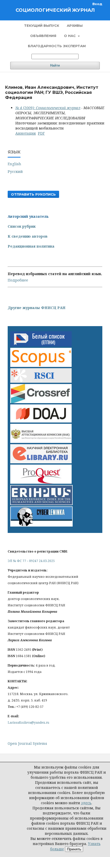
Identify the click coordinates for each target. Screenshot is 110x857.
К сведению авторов (28, 236)
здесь (86, 802)
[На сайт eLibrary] (41, 461)
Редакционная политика (31, 246)
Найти (55, 65)
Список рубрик (22, 226)
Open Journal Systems (27, 743)
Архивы (75, 25)
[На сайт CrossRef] (41, 401)
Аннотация (25, 133)
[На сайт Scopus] (41, 365)
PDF (41, 133)
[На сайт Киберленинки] (41, 525)
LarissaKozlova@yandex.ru (28, 722)
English (14, 163)
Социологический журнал (55, 10)
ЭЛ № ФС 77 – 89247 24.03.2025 (31, 561)
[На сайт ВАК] (41, 441)
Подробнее (18, 280)
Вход (97, 4)
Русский (15, 171)
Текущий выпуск (41, 25)
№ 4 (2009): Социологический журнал (47, 107)
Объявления (43, 36)
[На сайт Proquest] (41, 482)
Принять (74, 849)
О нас (70, 36)
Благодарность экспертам (57, 46)
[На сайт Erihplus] (41, 503)
